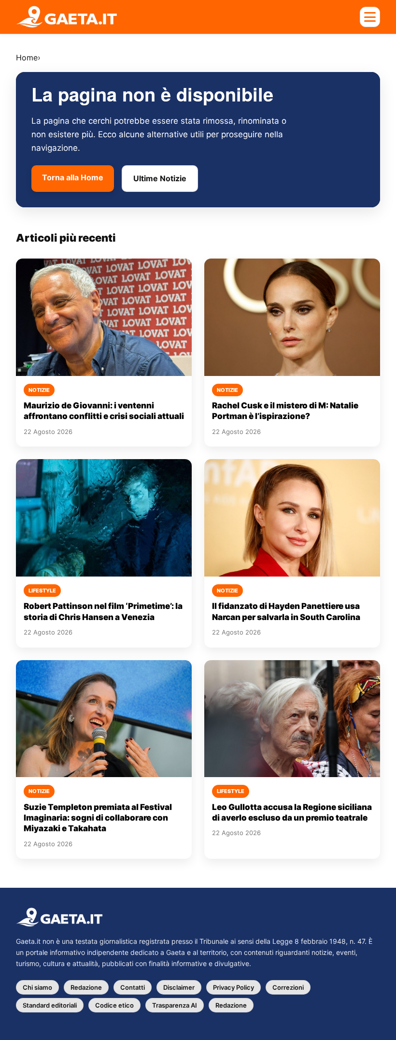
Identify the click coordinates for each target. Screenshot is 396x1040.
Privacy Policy (233, 987)
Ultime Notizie (159, 178)
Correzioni (288, 987)
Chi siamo (37, 987)
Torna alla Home (72, 177)
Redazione (86, 987)
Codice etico (114, 1005)
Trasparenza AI (174, 1005)
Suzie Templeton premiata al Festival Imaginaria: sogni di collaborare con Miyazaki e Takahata (98, 818)
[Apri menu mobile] (370, 17)
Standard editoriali (50, 1005)
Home (27, 57)
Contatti (132, 987)
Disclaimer (179, 987)
